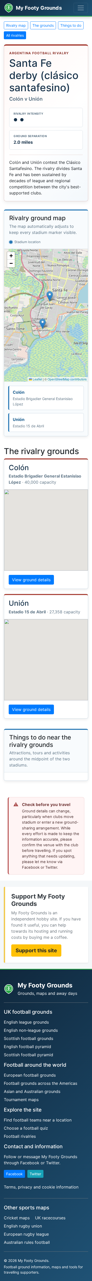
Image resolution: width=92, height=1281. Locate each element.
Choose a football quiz (26, 1128)
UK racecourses (50, 1217)
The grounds (43, 25)
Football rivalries (20, 1136)
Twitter (35, 1174)
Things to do (70, 25)
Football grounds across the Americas (40, 1083)
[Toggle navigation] (81, 8)
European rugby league (26, 1234)
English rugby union (23, 1226)
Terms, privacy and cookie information (41, 1187)
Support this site (36, 950)
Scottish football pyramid (28, 1054)
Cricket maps (17, 1217)
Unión (28, 422)
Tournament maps (21, 1099)
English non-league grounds (31, 1030)
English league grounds (26, 1022)
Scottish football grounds (28, 1038)
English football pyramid (27, 1046)
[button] (42, 324)
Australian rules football (27, 1242)
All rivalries (15, 35)
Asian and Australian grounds (32, 1091)
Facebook (14, 1174)
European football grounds (30, 1075)
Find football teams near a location (38, 1119)
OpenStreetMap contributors (67, 379)
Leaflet (37, 379)
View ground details (31, 579)
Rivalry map (16, 25)
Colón (43, 398)
